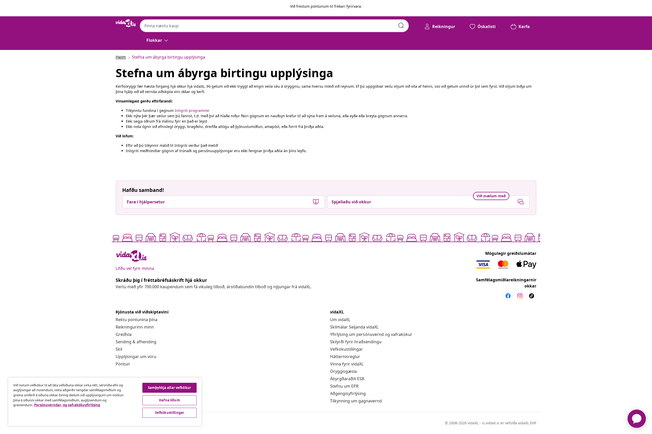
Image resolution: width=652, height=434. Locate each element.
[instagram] (519, 295)
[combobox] (274, 25)
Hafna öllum (169, 400)
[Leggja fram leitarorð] (401, 25)
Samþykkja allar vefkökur (169, 387)
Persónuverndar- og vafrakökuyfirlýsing (67, 405)
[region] (105, 401)
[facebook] (508, 295)
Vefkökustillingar (346, 349)
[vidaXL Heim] (126, 23)
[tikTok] (531, 295)
